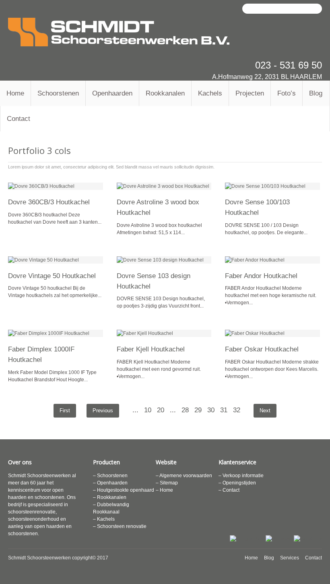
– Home (164, 490)
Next (265, 410)
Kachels (210, 93)
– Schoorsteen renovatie (119, 526)
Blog (315, 93)
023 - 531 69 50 (288, 65)
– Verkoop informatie (241, 475)
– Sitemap (167, 483)
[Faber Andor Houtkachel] (272, 260)
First (65, 410)
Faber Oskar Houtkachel (262, 349)
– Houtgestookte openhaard (123, 490)
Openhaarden (112, 93)
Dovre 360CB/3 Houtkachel (49, 202)
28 (185, 410)
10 (147, 410)
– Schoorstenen (110, 475)
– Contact (229, 490)
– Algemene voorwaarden (184, 475)
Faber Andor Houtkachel (261, 276)
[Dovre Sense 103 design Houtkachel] (164, 260)
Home (15, 93)
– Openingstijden (237, 483)
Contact (18, 119)
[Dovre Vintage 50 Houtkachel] (55, 260)
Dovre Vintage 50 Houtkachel (52, 276)
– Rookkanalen (109, 497)
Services (289, 558)
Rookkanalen (165, 93)
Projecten (249, 93)
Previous (103, 410)
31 (223, 410)
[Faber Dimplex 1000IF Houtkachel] (55, 333)
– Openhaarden (110, 483)
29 (198, 410)
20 (160, 410)
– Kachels (104, 519)
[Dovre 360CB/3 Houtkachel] (55, 186)
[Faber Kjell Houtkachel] (164, 333)
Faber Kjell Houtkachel (151, 349)
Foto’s (286, 93)
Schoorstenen (58, 93)
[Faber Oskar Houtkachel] (272, 333)
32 (236, 410)
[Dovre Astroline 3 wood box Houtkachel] (164, 186)
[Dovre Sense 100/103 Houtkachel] (272, 186)
